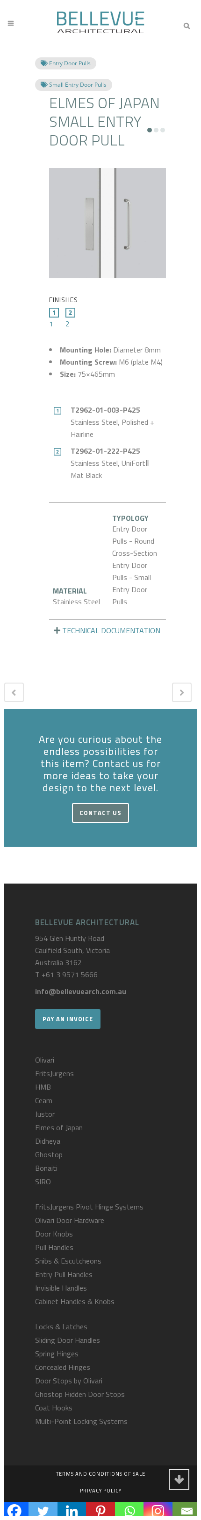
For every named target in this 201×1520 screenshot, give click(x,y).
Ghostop (49, 1154)
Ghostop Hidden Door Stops (80, 1394)
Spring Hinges (57, 1353)
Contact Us (100, 812)
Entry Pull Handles (64, 1274)
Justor (45, 1114)
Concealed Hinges (62, 1367)
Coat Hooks (53, 1408)
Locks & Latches (61, 1326)
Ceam (43, 1100)
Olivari (44, 1060)
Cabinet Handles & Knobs (75, 1301)
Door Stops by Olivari (68, 1380)
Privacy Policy (101, 1490)
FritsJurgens (54, 1073)
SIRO (43, 1181)
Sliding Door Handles (67, 1340)
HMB (43, 1087)
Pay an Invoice (68, 1018)
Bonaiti (46, 1168)
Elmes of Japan (59, 1127)
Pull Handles (54, 1247)
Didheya (47, 1141)
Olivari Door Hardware (69, 1220)
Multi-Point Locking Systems (81, 1421)
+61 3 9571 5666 (70, 974)
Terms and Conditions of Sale (100, 1474)
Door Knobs (54, 1234)
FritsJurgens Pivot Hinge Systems (89, 1207)
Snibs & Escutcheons (68, 1261)
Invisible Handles (61, 1288)
